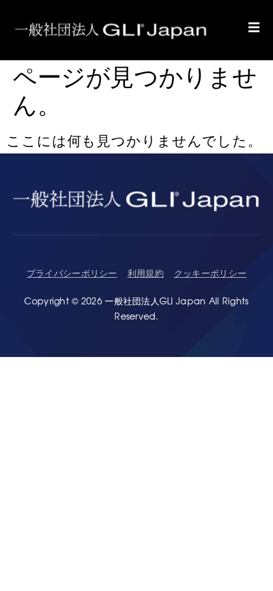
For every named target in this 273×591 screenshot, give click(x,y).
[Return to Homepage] (111, 30)
